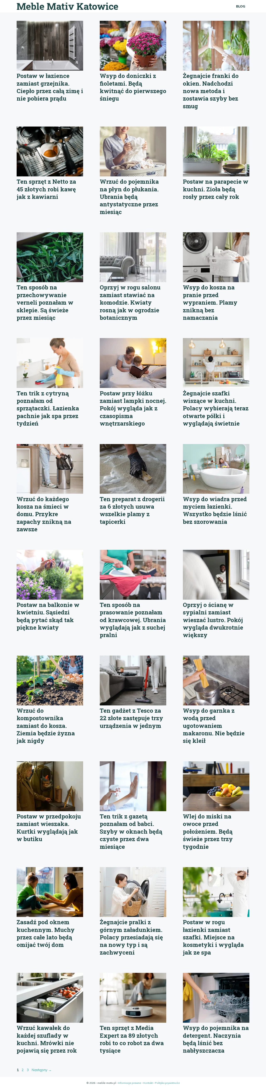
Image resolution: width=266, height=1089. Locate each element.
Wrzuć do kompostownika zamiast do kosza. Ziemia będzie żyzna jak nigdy (46, 726)
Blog (240, 6)
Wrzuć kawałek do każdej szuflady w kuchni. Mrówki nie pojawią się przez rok (47, 1039)
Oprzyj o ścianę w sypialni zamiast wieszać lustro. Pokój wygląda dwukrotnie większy (213, 620)
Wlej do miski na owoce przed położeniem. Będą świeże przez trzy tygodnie (208, 831)
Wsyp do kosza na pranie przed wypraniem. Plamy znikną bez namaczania (210, 302)
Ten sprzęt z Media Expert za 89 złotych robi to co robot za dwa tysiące (132, 1039)
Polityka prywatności (167, 1082)
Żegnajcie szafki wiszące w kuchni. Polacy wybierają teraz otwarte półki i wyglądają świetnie (216, 408)
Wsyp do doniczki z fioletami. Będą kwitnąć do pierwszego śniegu (133, 87)
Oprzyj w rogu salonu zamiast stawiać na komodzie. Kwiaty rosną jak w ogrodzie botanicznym (130, 302)
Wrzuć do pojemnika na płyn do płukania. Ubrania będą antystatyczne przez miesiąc (129, 197)
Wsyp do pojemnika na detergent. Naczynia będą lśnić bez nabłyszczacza (216, 1039)
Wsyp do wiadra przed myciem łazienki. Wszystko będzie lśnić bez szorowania (215, 510)
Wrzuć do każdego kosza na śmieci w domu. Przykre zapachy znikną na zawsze (44, 514)
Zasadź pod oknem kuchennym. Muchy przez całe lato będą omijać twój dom (46, 933)
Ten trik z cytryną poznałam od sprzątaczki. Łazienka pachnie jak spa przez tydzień (48, 408)
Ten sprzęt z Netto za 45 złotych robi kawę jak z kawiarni (46, 189)
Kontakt (148, 1082)
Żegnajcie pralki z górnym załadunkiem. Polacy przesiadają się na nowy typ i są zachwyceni (131, 937)
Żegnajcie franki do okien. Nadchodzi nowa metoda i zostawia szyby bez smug (211, 91)
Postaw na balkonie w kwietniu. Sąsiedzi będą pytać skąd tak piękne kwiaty (48, 616)
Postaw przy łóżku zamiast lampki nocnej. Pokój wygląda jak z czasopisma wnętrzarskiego (133, 408)
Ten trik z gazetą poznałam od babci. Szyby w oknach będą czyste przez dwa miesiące (131, 831)
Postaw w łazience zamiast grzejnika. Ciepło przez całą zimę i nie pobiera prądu (50, 87)
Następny (42, 1070)
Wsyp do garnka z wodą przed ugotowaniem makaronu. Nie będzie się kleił (214, 726)
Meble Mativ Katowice (67, 6)
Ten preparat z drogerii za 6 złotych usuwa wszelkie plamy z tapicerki (132, 510)
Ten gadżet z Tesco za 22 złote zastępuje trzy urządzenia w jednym (131, 718)
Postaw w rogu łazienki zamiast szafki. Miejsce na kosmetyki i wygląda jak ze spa (213, 937)
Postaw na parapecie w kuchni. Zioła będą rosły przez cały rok (215, 189)
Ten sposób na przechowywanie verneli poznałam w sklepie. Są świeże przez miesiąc (45, 302)
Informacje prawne (129, 1082)
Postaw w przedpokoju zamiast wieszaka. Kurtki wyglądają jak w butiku (49, 827)
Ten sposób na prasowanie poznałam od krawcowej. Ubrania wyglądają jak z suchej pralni (133, 620)
